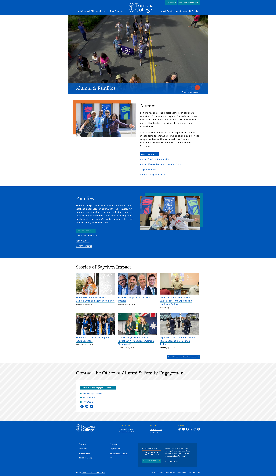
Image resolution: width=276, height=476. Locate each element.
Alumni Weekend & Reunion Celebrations (160, 164)
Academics (101, 11)
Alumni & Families (191, 11)
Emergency (114, 444)
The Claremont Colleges (93, 472)
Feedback (196, 472)
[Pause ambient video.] (197, 87)
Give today (170, 2)
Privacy (172, 472)
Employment (115, 448)
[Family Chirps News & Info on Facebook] (91, 406)
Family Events (82, 240)
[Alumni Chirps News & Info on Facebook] (82, 406)
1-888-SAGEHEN (88, 402)
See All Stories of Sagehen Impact (182, 357)
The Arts (82, 444)
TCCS (112, 457)
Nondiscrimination (184, 472)
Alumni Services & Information (155, 159)
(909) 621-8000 (156, 429)
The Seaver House (89, 397)
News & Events (166, 11)
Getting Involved (84, 245)
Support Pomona (150, 460)
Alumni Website (147, 154)
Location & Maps (86, 457)
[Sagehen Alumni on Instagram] (86, 406)
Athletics (83, 448)
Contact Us (154, 432)
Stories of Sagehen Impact (153, 174)
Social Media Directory (119, 453)
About (178, 11)
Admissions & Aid (86, 11)
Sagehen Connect (148, 169)
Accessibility (84, 453)
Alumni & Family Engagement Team (96, 387)
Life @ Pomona (115, 11)
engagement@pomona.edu (93, 393)
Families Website (84, 230)
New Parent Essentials (87, 235)
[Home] (141, 8)
